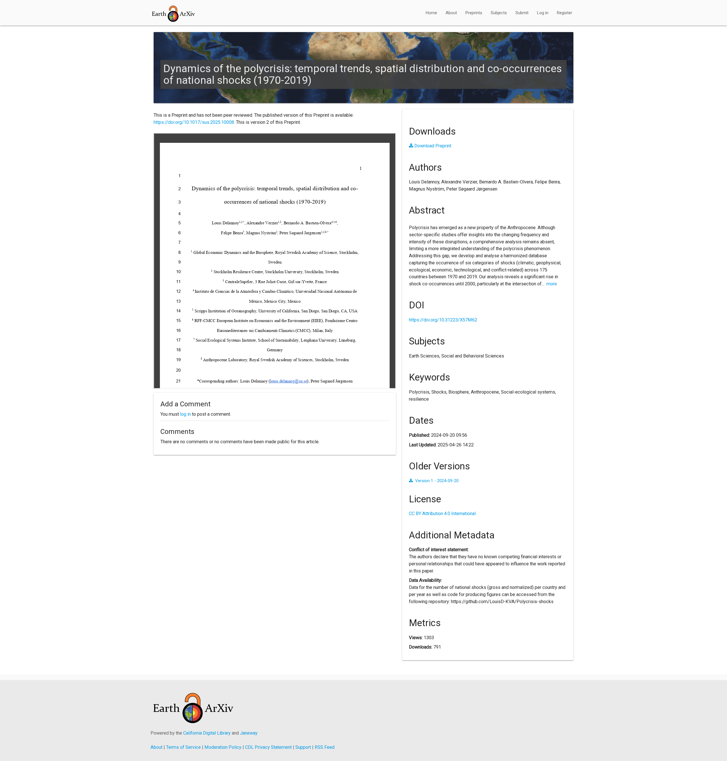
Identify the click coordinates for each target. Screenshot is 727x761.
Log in (542, 12)
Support (303, 747)
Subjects (499, 12)
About (451, 12)
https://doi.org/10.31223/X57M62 (443, 320)
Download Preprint (432, 146)
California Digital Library (207, 733)
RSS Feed (325, 747)
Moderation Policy (222, 747)
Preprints (473, 12)
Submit (521, 12)
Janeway (249, 733)
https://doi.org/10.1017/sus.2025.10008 (194, 122)
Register (564, 12)
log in (185, 414)
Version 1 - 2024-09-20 (437, 480)
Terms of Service (183, 747)
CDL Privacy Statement (268, 747)
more (551, 284)
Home (431, 12)
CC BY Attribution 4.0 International (442, 513)
